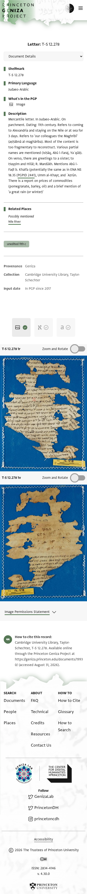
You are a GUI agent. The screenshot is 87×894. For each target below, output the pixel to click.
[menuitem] (14, 700)
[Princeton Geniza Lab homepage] (28, 773)
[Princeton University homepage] (43, 886)
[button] (18, 13)
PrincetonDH (46, 807)
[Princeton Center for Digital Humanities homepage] (59, 773)
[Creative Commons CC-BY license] (43, 860)
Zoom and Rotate (55, 349)
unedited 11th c (16, 244)
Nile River (14, 222)
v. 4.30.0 (43, 874)
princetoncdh (46, 819)
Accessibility (43, 839)
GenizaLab (43, 796)
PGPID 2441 (26, 175)
